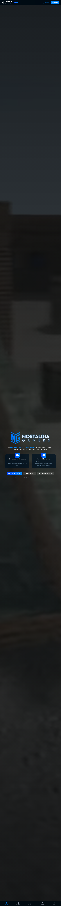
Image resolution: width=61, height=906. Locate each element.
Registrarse (55, 2)
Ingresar (47, 2)
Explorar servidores (14, 473)
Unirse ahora (29, 473)
